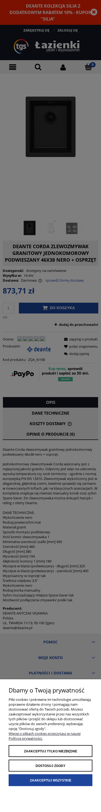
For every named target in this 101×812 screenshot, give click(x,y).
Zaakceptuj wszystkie (50, 780)
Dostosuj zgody (50, 766)
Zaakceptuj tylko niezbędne (50, 751)
